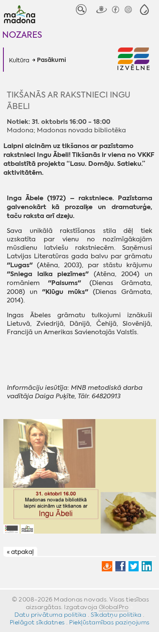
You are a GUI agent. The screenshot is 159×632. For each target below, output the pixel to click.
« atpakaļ (20, 552)
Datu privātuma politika (50, 614)
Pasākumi (51, 60)
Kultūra (19, 60)
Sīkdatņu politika (116, 614)
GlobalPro (114, 607)
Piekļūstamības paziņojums (109, 622)
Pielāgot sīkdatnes (37, 622)
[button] (144, 9)
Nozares (22, 34)
